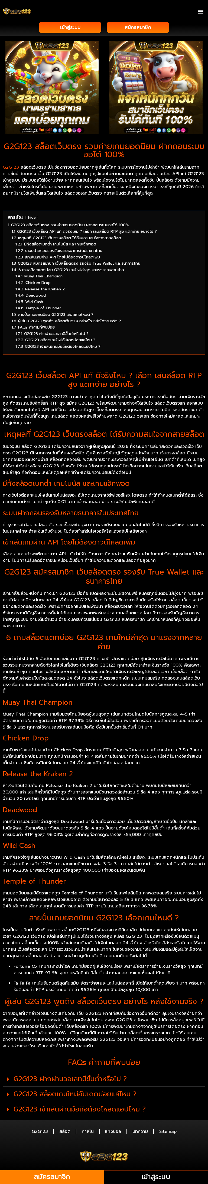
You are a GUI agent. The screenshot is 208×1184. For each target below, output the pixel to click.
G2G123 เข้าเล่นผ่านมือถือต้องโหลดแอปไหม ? (80, 1109)
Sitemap (168, 1131)
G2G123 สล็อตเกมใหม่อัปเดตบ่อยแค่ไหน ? (75, 1094)
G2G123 (11, 167)
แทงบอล (113, 1131)
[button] (200, 11)
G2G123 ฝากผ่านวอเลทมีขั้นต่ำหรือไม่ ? (70, 1079)
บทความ (140, 1131)
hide (32, 217)
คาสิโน (88, 1131)
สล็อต (64, 1131)
